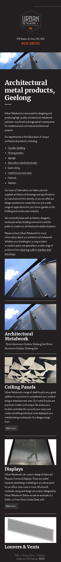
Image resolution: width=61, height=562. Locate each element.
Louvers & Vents (22, 547)
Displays (14, 469)
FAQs (17, 555)
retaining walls (27, 249)
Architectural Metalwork (19, 336)
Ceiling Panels (20, 387)
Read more (11, 428)
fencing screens (15, 152)
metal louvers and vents (20, 172)
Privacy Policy (28, 555)
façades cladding (16, 148)
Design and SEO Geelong (27, 558)
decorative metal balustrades (22, 162)
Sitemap (41, 555)
